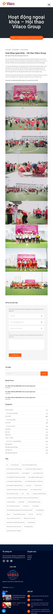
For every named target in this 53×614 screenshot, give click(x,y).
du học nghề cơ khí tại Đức (13, 473)
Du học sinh (28, 485)
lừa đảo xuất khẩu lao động (34, 501)
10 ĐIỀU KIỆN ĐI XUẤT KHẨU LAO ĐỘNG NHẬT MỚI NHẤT (18, 596)
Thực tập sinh (35, 506)
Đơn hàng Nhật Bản (28, 526)
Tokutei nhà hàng (40, 510)
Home (13, 37)
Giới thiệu (29, 557)
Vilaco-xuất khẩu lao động (19, 514)
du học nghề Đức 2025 (38, 473)
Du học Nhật (8, 416)
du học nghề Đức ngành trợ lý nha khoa (34, 481)
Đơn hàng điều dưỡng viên (11, 452)
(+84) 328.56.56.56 (35, 596)
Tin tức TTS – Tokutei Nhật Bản (13, 441)
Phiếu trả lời (8, 435)
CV (7, 464)
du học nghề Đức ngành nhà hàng (14, 481)
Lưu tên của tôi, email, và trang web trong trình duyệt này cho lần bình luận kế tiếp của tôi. (26, 336)
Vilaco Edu (30, 514)
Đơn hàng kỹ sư (8, 444)
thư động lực (26, 506)
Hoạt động (7, 429)
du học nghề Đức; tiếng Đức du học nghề (16, 477)
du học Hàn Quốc (15, 464)
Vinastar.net (11, 587)
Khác (23, 493)
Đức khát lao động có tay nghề (14, 530)
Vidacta (8, 514)
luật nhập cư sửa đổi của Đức (39, 493)
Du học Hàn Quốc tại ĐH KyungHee (14, 469)
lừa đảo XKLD (21, 501)
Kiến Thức (7, 432)
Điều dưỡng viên (31, 522)
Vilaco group (39, 514)
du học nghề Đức (26, 473)
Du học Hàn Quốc (9, 409)
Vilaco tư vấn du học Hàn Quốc (14, 518)
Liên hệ (29, 559)
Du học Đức (8, 422)
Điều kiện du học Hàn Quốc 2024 (14, 526)
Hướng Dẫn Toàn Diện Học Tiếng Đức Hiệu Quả (17, 489)
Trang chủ (29, 555)
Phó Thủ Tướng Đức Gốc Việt (13, 506)
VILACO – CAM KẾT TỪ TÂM (18, 603)
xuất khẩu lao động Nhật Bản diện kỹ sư (16, 522)
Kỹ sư (28, 493)
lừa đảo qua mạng (11, 501)
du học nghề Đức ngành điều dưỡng (15, 485)
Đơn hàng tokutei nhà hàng (11, 447)
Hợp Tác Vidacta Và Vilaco (12, 493)
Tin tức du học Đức (10, 426)
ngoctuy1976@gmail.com (37, 599)
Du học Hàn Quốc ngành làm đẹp (29, 464)
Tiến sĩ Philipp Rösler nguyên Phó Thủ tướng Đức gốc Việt (20, 510)
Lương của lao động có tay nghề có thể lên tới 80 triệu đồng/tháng (22, 497)
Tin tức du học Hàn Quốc (12, 413)
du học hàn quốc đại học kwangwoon (33, 469)
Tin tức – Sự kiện (9, 437)
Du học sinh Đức (38, 485)
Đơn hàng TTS (8, 450)
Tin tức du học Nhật (10, 419)
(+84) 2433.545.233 (44, 596)
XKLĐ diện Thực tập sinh (29, 518)
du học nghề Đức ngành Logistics (35, 477)
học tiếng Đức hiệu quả (35, 489)
